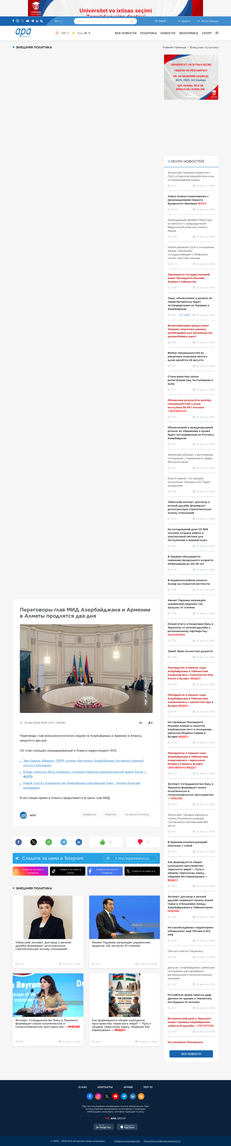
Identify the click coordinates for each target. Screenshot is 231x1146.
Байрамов (89, 814)
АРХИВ (128, 1087)
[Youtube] (27, 21)
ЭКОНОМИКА (188, 33)
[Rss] (41, 21)
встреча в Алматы (137, 814)
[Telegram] (32, 21)
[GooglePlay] (103, 1127)
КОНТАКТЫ (105, 1087)
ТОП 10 (147, 1087)
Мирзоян (111, 814)
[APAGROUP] (115, 1118)
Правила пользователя (127, 1141)
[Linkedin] (37, 21)
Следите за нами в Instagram (33, 871)
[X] (22, 21)
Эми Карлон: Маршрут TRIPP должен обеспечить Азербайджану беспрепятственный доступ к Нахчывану (83, 763)
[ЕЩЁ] (215, 33)
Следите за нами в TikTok (70, 871)
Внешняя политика (204, 47)
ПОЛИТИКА (148, 33)
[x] (107, 1096)
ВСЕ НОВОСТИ (125, 33)
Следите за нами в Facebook (107, 871)
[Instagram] (17, 21)
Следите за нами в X (143, 871)
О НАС (83, 1087)
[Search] (132, 21)
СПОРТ (207, 33)
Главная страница (174, 47)
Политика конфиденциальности (162, 1141)
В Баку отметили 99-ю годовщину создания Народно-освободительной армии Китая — (85, 774)
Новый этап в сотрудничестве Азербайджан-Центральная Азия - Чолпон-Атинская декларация (81, 785)
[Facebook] (13, 21)
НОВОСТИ (167, 33)
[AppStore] (127, 1127)
